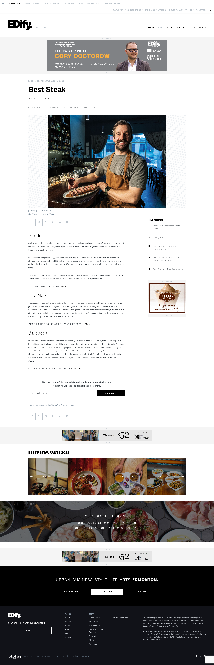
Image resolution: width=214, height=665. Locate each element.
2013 (120, 528)
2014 (111, 528)
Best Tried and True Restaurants (168, 269)
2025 (89, 523)
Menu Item (117, 614)
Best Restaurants (46, 81)
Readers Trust (112, 3)
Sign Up (30, 630)
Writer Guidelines (120, 617)
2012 (128, 528)
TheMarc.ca (87, 324)
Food (160, 27)
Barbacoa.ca (76, 368)
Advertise (69, 3)
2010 (137, 528)
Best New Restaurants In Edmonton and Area (164, 248)
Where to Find (32, 3)
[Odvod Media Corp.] (14, 657)
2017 (85, 528)
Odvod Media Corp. (44, 656)
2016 (94, 528)
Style (192, 27)
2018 (76, 528)
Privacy (71, 656)
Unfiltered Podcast (89, 3)
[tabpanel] (107, 586)
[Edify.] (20, 25)
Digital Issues (51, 3)
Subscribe (14, 3)
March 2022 (56, 405)
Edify (91, 614)
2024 (98, 523)
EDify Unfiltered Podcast (96, 631)
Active (170, 27)
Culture (181, 27)
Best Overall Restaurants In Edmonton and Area (166, 259)
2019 (134, 523)
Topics (68, 614)
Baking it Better (160, 237)
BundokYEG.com (67, 286)
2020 (125, 523)
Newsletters (94, 636)
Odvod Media (87, 656)
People (202, 27)
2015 (102, 528)
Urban (151, 27)
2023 (107, 523)
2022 (61, 81)
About (91, 640)
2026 (80, 523)
